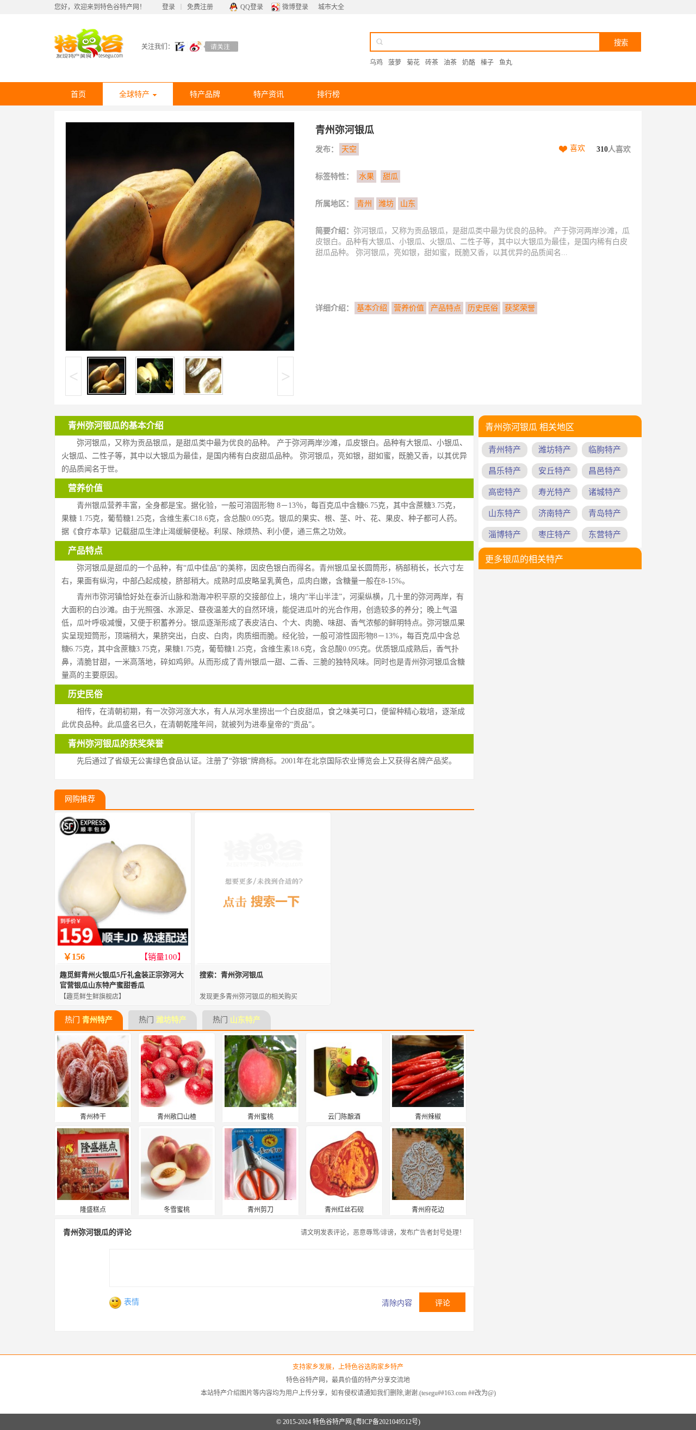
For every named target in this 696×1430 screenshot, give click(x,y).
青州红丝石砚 (344, 1210)
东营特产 (604, 534)
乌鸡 (376, 62)
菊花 (413, 62)
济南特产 (554, 513)
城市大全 (331, 7)
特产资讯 (268, 94)
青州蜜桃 (260, 1117)
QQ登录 (251, 7)
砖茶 (431, 62)
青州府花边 (428, 1210)
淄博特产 (504, 534)
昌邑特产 (604, 471)
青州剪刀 (260, 1210)
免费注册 (200, 7)
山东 (407, 204)
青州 (364, 204)
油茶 (450, 62)
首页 (78, 94)
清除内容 (397, 1303)
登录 (168, 7)
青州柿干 (93, 1117)
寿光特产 (554, 492)
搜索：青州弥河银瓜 (231, 975)
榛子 (487, 62)
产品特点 (446, 308)
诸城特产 (604, 492)
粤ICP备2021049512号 (387, 1422)
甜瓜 (390, 176)
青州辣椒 (428, 1117)
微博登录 (295, 7)
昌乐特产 (504, 471)
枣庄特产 (554, 534)
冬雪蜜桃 (177, 1210)
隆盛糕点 (93, 1210)
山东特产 (245, 1020)
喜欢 (577, 148)
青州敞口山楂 (176, 1117)
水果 (366, 176)
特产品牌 (205, 94)
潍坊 (386, 204)
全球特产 (134, 94)
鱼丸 (505, 62)
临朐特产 (604, 449)
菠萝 (394, 62)
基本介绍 (372, 308)
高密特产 (504, 492)
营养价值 (409, 308)
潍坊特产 (171, 1020)
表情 (131, 1302)
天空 (349, 149)
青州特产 (97, 1020)
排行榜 (328, 94)
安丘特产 (554, 471)
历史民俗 (483, 308)
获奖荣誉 (520, 308)
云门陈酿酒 (344, 1117)
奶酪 (468, 62)
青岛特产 (604, 513)
